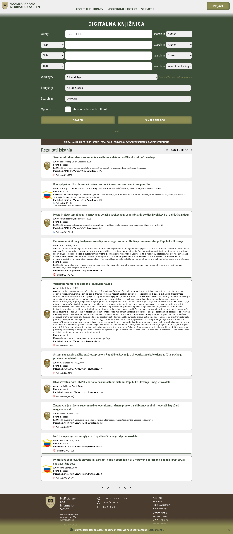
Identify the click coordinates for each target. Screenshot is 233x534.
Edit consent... (156, 530)
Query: (45, 34)
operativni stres (110, 168)
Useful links (160, 516)
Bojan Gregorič (79, 161)
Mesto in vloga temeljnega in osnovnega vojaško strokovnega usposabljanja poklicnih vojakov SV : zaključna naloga (121, 214)
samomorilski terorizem (85, 168)
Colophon (157, 498)
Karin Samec (65, 467)
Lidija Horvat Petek (68, 386)
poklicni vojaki (113, 225)
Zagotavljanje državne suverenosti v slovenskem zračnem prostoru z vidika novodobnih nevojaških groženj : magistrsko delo (116, 407)
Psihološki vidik (156, 194)
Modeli (74, 197)
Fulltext (59, 175)
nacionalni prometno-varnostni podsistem (129, 265)
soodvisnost (123, 168)
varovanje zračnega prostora (88, 420)
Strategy (66, 197)
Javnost (89, 197)
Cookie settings (160, 508)
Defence (144, 194)
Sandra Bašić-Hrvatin (118, 188)
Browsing (119, 142)
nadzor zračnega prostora (114, 420)
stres (99, 168)
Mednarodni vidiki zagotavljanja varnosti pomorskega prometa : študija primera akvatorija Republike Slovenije (118, 241)
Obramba (135, 194)
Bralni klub (108, 507)
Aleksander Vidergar (69, 362)
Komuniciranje (107, 194)
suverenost (69, 420)
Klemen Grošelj (78, 188)
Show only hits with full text (90, 109)
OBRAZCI (157, 501)
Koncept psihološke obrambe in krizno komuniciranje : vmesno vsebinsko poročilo (101, 184)
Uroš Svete (103, 188)
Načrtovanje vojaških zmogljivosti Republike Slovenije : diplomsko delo (95, 436)
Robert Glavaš (66, 288)
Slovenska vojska (138, 168)
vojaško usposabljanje (95, 225)
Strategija (57, 197)
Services (147, 9)
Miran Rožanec (66, 218)
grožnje (106, 338)
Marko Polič (134, 188)
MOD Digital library (122, 9)
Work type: (47, 77)
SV (162, 225)
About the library (89, 9)
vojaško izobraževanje (74, 225)
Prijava (218, 6)
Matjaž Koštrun (66, 440)
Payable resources (136, 142)
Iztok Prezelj (65, 161)
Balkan (85, 338)
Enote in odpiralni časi (114, 498)
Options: (46, 109)
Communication (122, 194)
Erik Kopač (64, 188)
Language (47, 88)
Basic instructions (158, 142)
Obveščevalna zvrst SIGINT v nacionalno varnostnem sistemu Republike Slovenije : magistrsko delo (111, 382)
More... (85, 205)
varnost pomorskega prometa (95, 265)
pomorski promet (72, 265)
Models (82, 197)
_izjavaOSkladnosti (162, 505)
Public (97, 197)
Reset (116, 131)
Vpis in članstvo (110, 503)
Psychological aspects (175, 194)
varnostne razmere (72, 338)
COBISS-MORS (160, 513)
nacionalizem (96, 338)
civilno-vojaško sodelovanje (140, 420)
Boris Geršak (65, 245)
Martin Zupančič (67, 413)
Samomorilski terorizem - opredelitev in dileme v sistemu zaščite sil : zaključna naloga (104, 157)
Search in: (47, 98)
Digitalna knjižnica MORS (77, 142)
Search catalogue (102, 142)
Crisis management (91, 194)
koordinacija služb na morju (78, 267)
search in (159, 34)
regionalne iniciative (159, 265)
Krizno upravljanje (72, 194)
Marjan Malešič (148, 188)
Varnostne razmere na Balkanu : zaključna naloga (82, 284)
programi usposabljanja (132, 225)
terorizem (68, 168)
